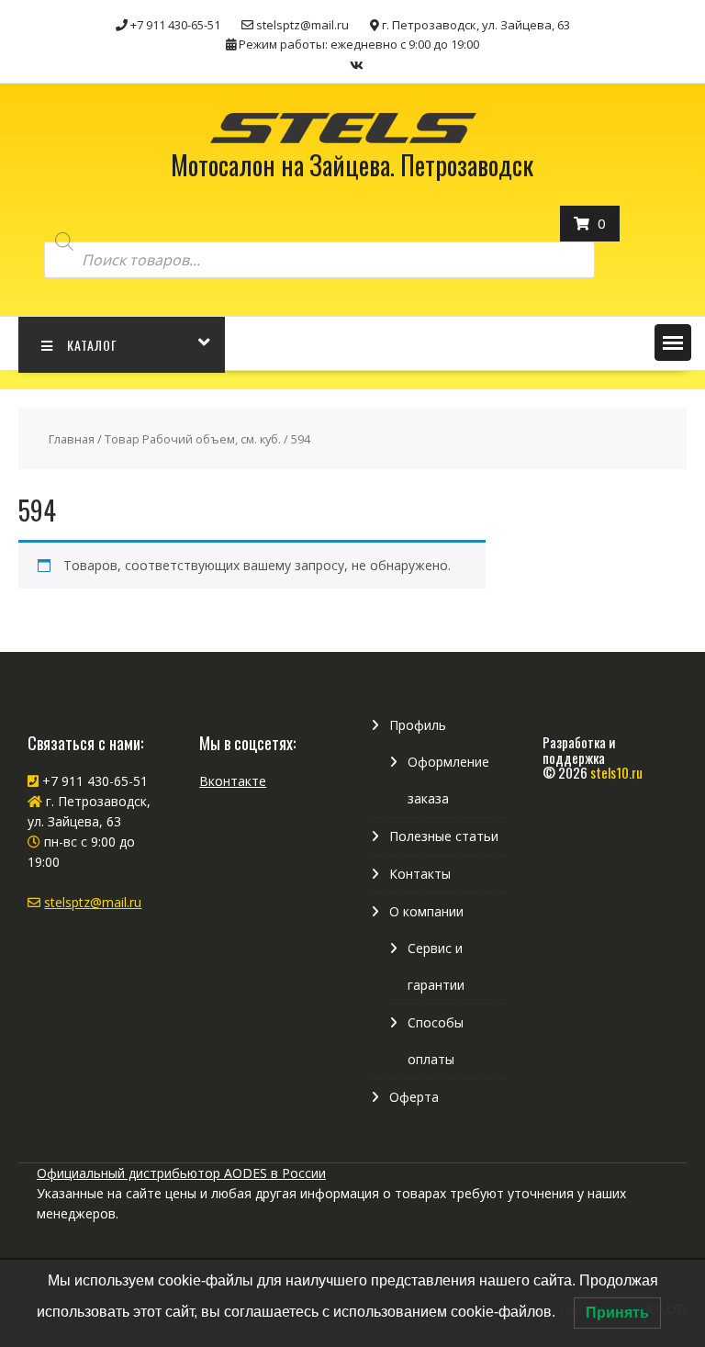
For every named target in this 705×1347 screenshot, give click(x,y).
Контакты (420, 873)
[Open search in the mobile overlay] (319, 242)
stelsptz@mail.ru (92, 902)
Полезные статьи (443, 836)
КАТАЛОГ (92, 344)
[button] (673, 342)
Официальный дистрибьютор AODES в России (181, 1173)
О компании (426, 911)
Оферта (414, 1097)
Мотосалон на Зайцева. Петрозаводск (352, 165)
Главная (72, 439)
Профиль (417, 725)
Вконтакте (232, 781)
